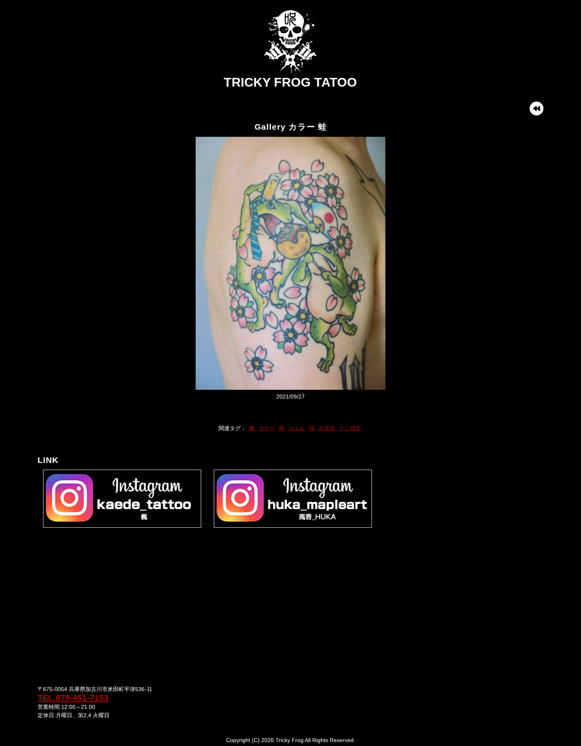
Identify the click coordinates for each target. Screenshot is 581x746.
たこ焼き (350, 428)
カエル (297, 428)
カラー (266, 428)
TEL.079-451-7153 (73, 697)
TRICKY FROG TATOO (290, 82)
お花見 (327, 428)
